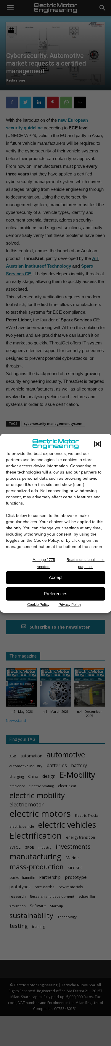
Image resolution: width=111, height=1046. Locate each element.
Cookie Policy (38, 605)
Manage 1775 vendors (44, 563)
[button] (97, 444)
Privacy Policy (70, 605)
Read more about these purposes (85, 563)
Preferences (55, 593)
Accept (55, 577)
